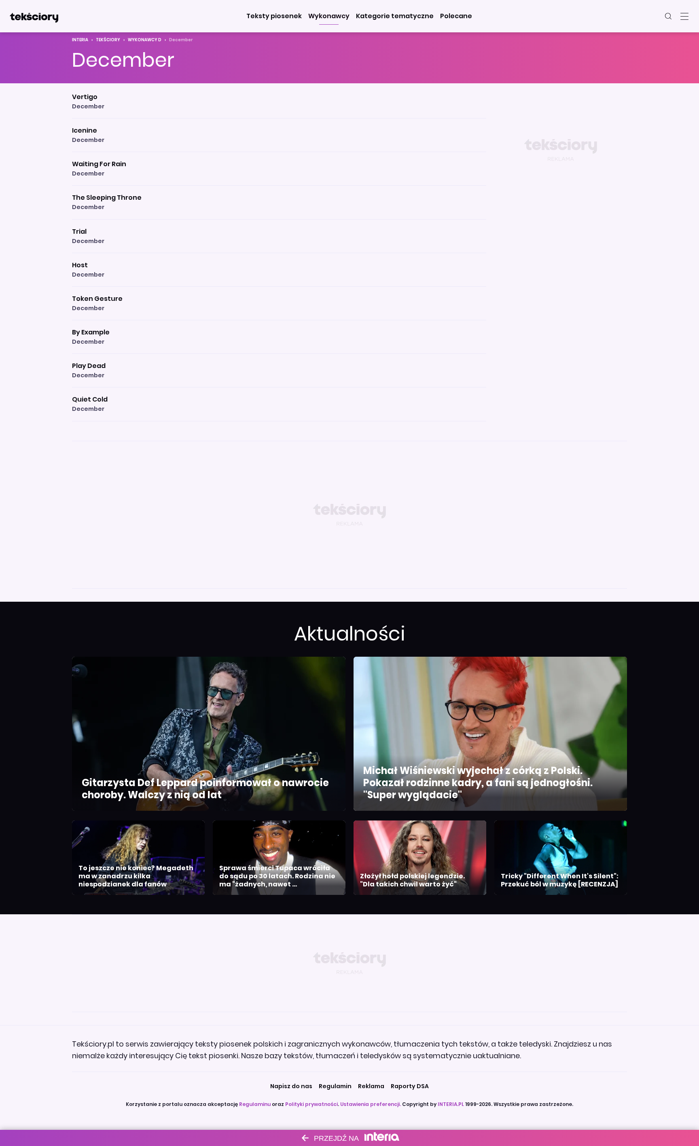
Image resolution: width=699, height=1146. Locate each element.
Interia (80, 40)
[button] (274, 16)
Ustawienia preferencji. (370, 1104)
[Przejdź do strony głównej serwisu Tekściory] (34, 16)
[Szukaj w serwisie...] (668, 16)
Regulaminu (255, 1104)
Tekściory (108, 40)
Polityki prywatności (311, 1104)
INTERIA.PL (451, 1104)
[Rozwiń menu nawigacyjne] (684, 16)
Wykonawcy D (144, 40)
